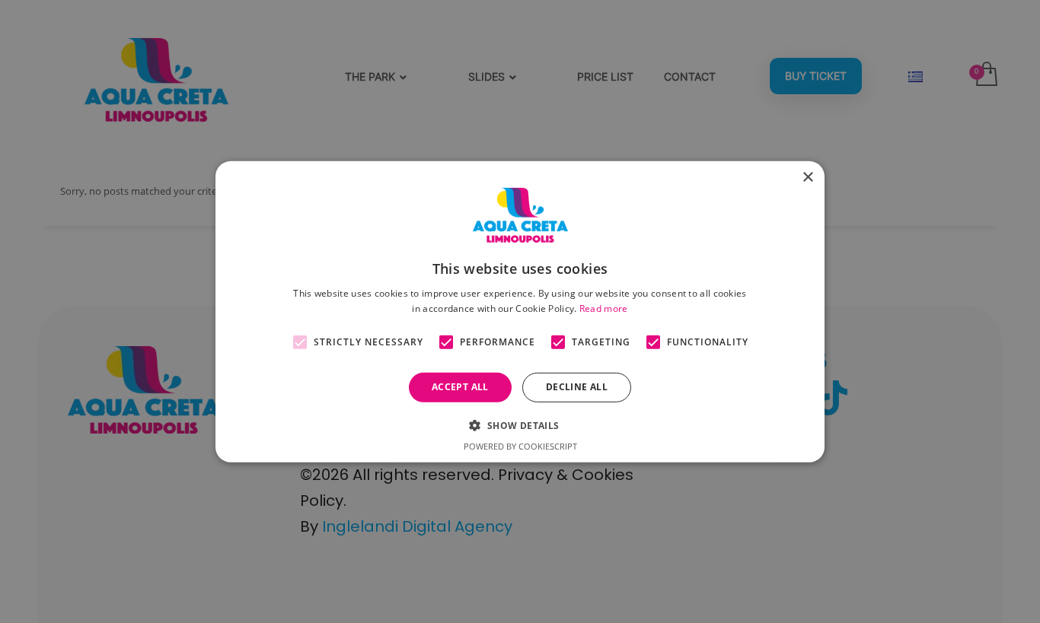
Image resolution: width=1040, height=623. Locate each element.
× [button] (807, 177)
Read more (603, 307)
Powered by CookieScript (520, 446)
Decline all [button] (577, 386)
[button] (519, 425)
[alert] (520, 311)
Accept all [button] (460, 386)
